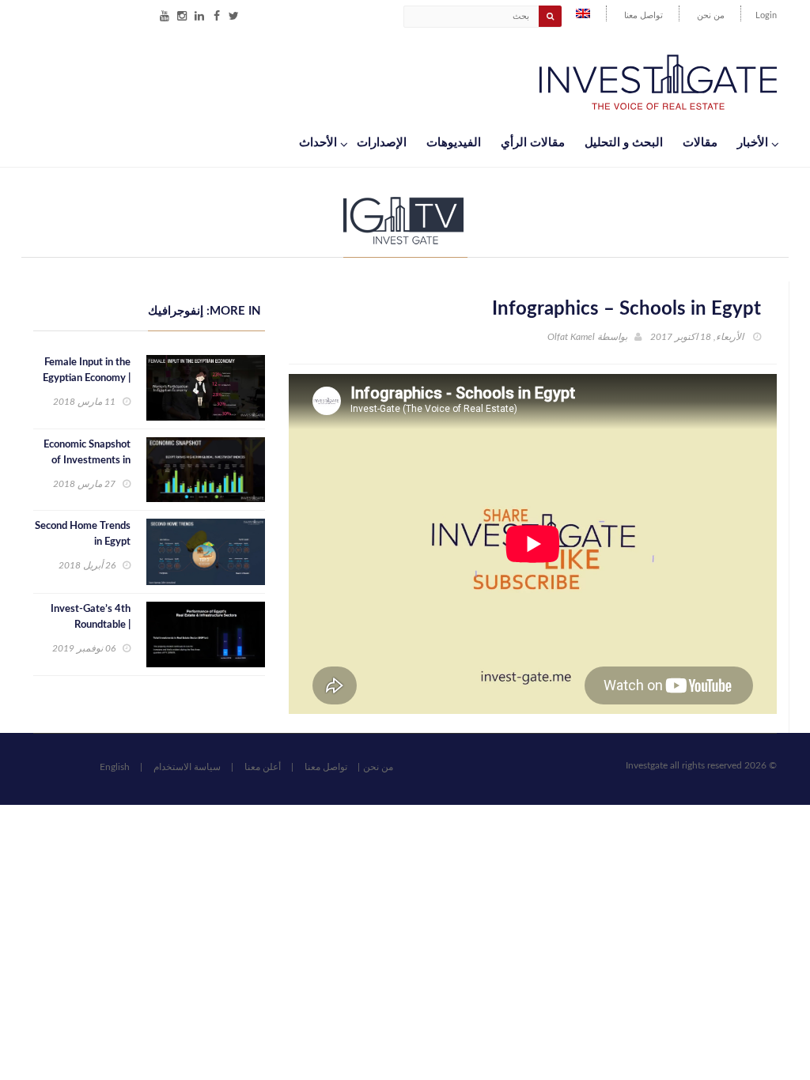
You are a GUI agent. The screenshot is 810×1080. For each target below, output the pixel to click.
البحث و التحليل (624, 143)
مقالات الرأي (533, 143)
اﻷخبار (752, 143)
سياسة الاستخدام (187, 767)
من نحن (711, 15)
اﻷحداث (318, 143)
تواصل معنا (643, 15)
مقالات (700, 143)
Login (766, 15)
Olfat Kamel (571, 337)
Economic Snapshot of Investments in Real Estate (87, 460)
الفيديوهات (453, 143)
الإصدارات (382, 143)
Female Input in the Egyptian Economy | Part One (87, 378)
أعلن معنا (262, 767)
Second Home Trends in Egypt (83, 534)
